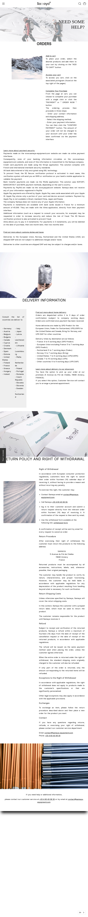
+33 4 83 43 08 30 (59, 502)
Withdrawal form (53, 858)
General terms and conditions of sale (62, 866)
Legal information (53, 862)
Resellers (6, 855)
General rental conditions (57, 870)
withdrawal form (61, 523)
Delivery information (55, 851)
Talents (5, 862)
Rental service (8, 851)
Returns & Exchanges (55, 855)
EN (80, 912)
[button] (79, 3)
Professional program (11, 858)
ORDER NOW (52, 847)
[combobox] (82, 912)
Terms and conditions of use (58, 874)
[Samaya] (44, 4)
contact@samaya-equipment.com (58, 733)
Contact (5, 847)
